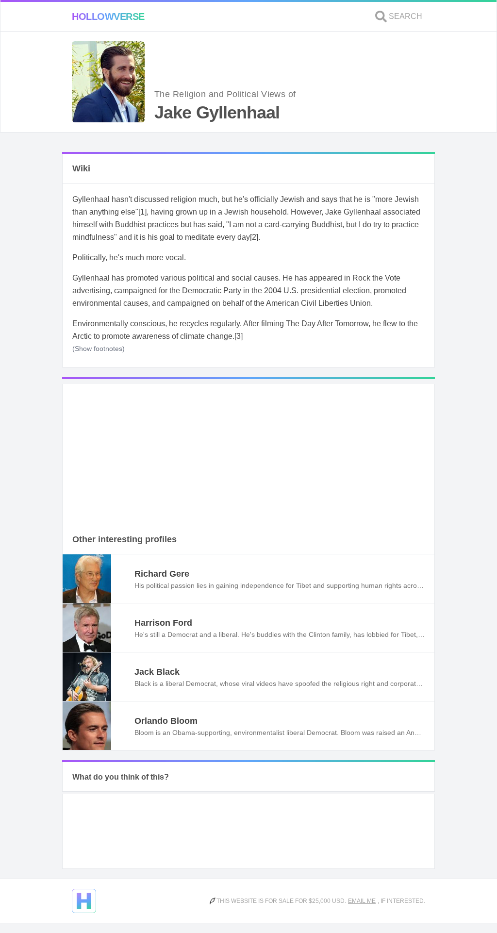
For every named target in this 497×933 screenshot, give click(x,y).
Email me (362, 901)
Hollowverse (108, 16)
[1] (142, 212)
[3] (238, 336)
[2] (254, 237)
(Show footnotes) (98, 348)
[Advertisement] (248, 452)
